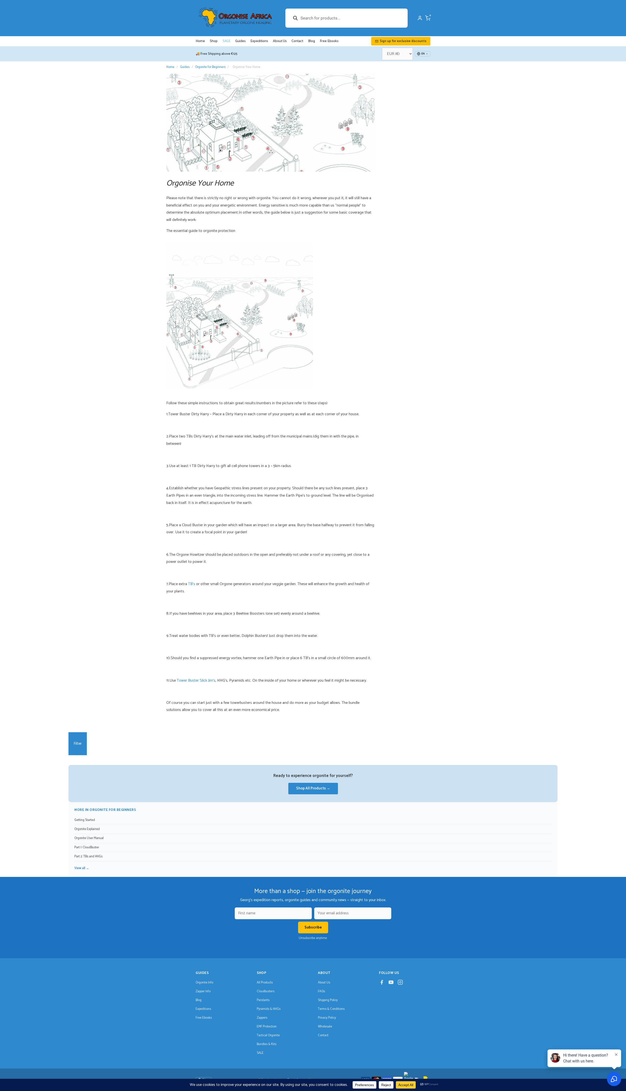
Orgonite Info (204, 982)
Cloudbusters (265, 991)
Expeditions (259, 41)
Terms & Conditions (331, 1009)
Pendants (263, 1000)
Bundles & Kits (266, 1044)
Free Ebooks (329, 41)
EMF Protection (267, 1026)
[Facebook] (381, 984)
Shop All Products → (313, 788)
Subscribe (313, 927)
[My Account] (420, 18)
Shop (214, 41)
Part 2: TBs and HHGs (88, 856)
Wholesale (325, 1026)
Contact (297, 41)
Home (200, 41)
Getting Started (84, 820)
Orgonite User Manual (89, 838)
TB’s (191, 584)
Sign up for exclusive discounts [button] (403, 41)
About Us (280, 41)
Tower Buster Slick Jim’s (196, 680)
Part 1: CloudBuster (86, 847)
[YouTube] (391, 984)
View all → (81, 868)
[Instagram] (400, 984)
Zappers (262, 1017)
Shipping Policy (328, 1000)
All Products (265, 982)
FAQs (321, 991)
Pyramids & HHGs (268, 1009)
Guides (240, 41)
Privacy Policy (327, 1017)
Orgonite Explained (87, 829)
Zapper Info (203, 991)
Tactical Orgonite (268, 1035)
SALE (226, 41)
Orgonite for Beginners (210, 67)
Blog (311, 41)
